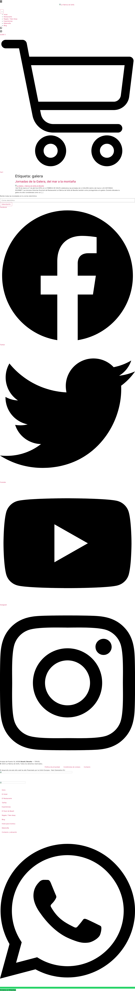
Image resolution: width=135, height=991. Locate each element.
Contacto (87, 767)
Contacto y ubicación (9, 832)
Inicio (4, 790)
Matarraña (5, 828)
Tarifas (4, 803)
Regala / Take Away (9, 815)
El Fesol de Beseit (8, 811)
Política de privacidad (52, 767)
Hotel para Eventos (8, 824)
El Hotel (4, 794)
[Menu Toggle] (2, 11)
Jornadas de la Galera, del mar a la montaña (45, 181)
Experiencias (6, 807)
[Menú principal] (1, 2)
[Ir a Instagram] (1, 31)
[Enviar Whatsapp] (1, 28)
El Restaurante (7, 798)
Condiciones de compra (72, 767)
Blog (3, 819)
